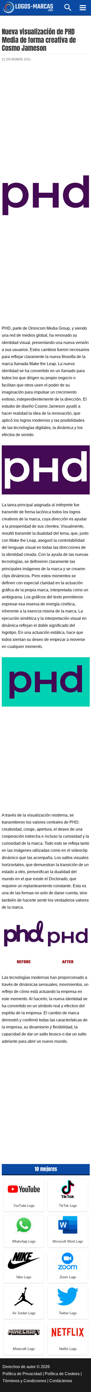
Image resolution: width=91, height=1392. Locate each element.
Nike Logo (23, 1277)
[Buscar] (68, 10)
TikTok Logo (68, 1206)
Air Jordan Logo (23, 1313)
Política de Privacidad (22, 1374)
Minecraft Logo (24, 1349)
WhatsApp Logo (23, 1241)
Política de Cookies (62, 1374)
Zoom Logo (68, 1277)
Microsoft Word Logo (68, 1241)
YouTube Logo (23, 1206)
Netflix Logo (68, 1349)
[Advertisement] (45, 117)
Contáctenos (60, 1381)
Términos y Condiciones (24, 1381)
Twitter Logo (68, 1313)
